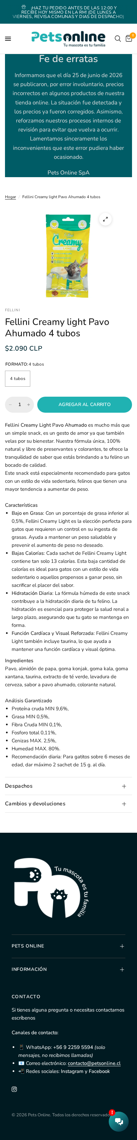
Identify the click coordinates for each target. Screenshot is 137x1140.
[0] (127, 39)
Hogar (10, 197)
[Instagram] (19, 1089)
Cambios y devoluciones (35, 803)
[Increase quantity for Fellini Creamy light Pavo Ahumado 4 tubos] (29, 404)
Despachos (19, 786)
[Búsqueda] (117, 39)
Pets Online (28, 946)
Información (29, 969)
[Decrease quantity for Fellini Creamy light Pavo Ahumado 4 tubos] (10, 404)
